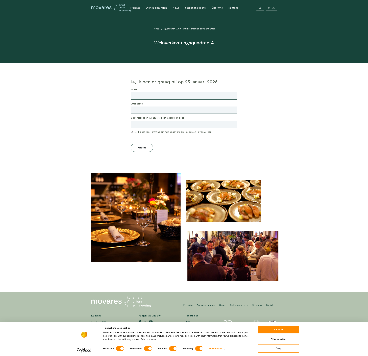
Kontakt (233, 8)
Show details (215, 348)
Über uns (217, 8)
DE (273, 7)
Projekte (135, 8)
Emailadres (137, 103)
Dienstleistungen (156, 8)
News (176, 8)
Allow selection (278, 339)
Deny (278, 348)
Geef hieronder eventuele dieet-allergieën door (157, 117)
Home (156, 28)
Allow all (278, 329)
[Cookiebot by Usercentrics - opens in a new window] (84, 350)
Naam (134, 89)
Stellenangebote (195, 8)
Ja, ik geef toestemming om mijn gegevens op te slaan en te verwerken (173, 132)
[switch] (148, 348)
